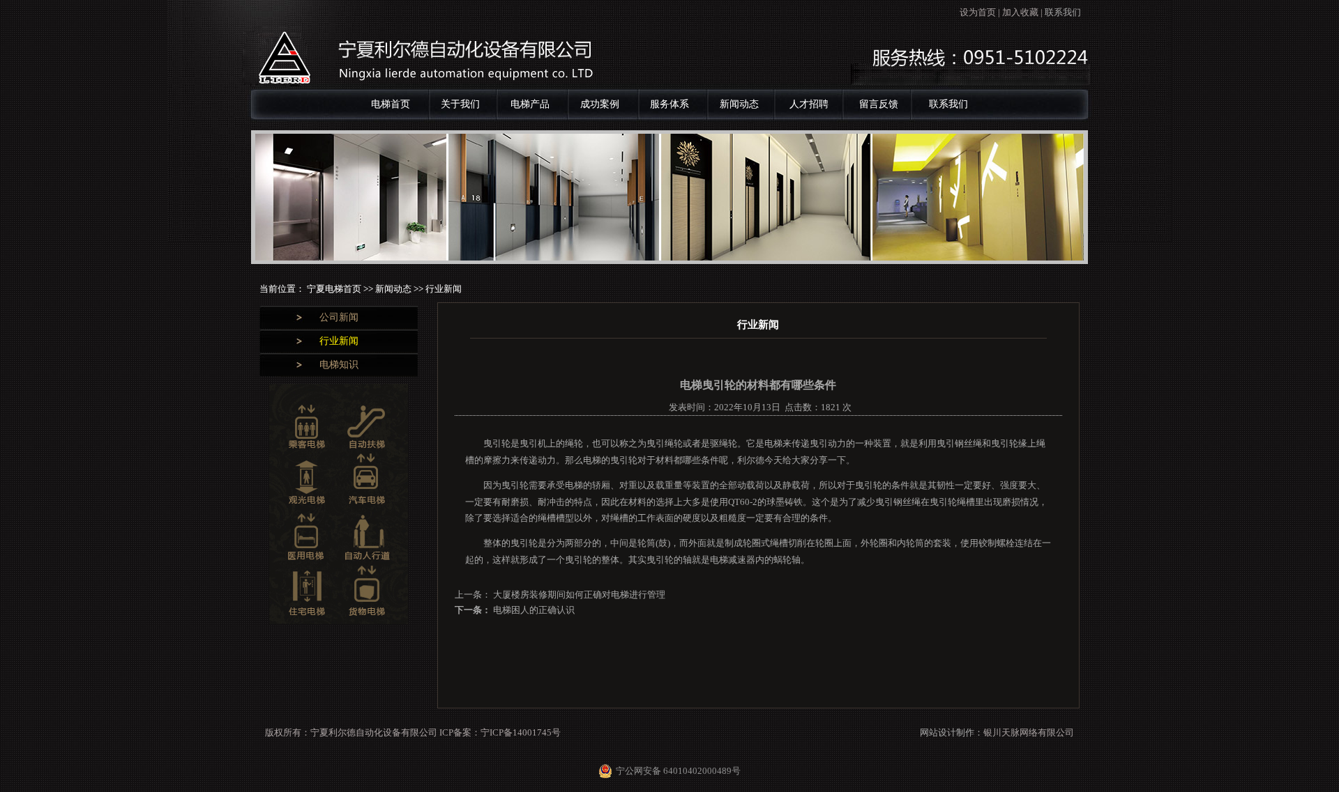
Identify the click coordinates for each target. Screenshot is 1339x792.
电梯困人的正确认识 (533, 610)
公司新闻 (338, 317)
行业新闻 (338, 341)
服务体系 (669, 104)
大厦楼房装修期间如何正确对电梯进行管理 (578, 594)
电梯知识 (338, 364)
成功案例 (599, 104)
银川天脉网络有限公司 (1028, 732)
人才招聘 (809, 104)
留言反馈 (878, 104)
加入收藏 (1020, 12)
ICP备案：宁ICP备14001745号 (500, 732)
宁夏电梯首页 (335, 289)
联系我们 (1063, 12)
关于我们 (460, 104)
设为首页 (978, 12)
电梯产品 (530, 104)
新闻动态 (739, 104)
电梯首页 (390, 104)
